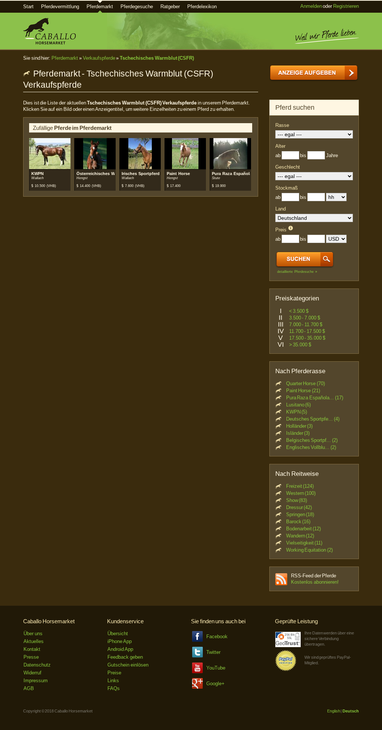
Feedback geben (125, 657)
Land (280, 209)
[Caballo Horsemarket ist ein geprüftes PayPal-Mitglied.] (285, 670)
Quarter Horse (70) (305, 383)
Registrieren (346, 6)
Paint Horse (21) (303, 390)
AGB (29, 688)
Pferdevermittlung (60, 6)
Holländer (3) (299, 426)
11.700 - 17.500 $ (307, 331)
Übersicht (117, 633)
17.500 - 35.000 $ (307, 338)
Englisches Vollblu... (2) (311, 447)
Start (28, 6)
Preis (280, 230)
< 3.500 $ (299, 311)
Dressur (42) (299, 507)
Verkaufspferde (99, 58)
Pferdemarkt (100, 6)
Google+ (215, 683)
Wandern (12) (300, 536)
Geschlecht (287, 167)
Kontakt (32, 649)
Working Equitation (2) (309, 550)
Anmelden (311, 6)
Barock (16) (298, 521)
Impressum (36, 680)
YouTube (215, 668)
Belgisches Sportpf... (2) (312, 440)
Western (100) (301, 493)
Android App (120, 649)
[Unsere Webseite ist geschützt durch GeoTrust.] (288, 645)
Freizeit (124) (300, 486)
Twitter (213, 652)
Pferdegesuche (136, 6)
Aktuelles (34, 641)
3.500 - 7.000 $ (304, 318)
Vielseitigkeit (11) (304, 543)
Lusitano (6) (298, 405)
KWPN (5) (296, 412)
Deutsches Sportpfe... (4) (312, 419)
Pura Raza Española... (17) (314, 397)
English (333, 711)
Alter (280, 146)
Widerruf (32, 673)
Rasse (282, 125)
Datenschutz (37, 665)
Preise (114, 673)
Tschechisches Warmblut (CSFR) (157, 58)
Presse (31, 657)
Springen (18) (300, 514)
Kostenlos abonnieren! (315, 582)
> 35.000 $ (300, 344)
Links (113, 680)
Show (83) (296, 500)
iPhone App (119, 641)
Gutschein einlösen (127, 665)
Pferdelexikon (202, 6)
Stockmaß (286, 188)
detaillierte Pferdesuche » (297, 272)
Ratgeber (170, 6)
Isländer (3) (298, 433)
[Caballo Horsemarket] (49, 43)
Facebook (217, 636)
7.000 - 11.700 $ (305, 324)
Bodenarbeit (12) (303, 528)
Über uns (33, 633)
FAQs (113, 688)
